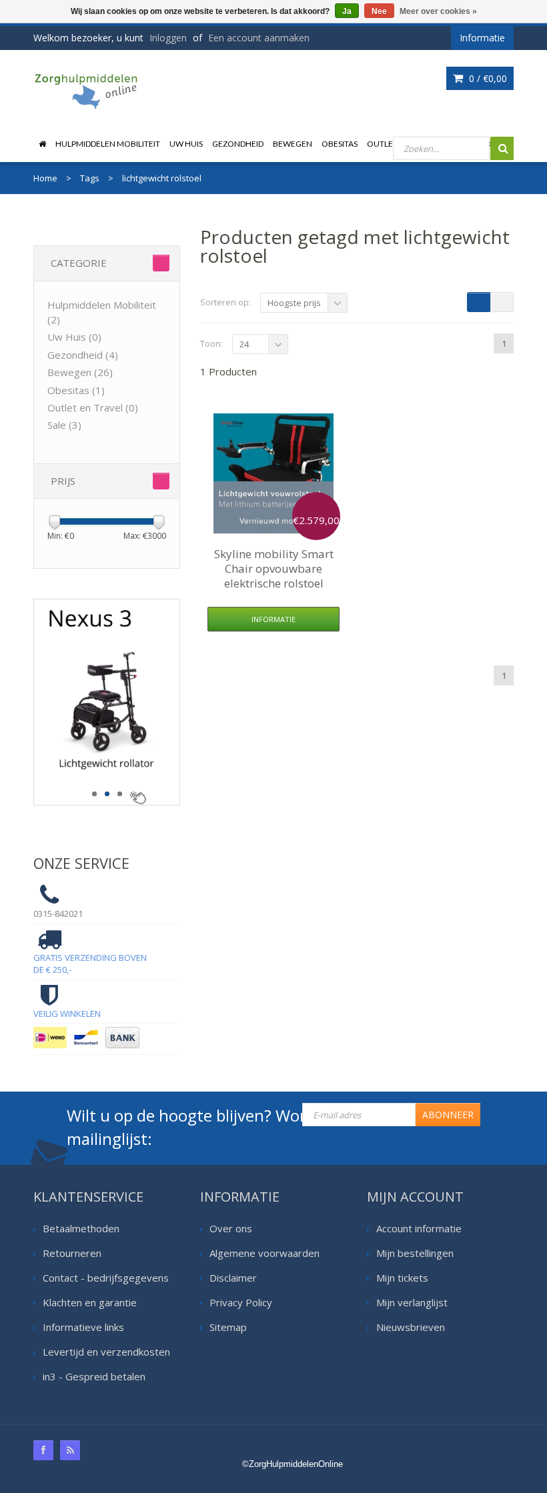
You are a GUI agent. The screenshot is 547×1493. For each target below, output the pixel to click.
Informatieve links (83, 1327)
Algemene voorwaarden (264, 1253)
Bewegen (292, 144)
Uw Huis (186, 144)
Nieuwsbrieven (410, 1327)
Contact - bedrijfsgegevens (106, 1277)
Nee (379, 11)
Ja (347, 11)
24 (244, 344)
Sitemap (228, 1327)
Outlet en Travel (92, 407)
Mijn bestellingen (415, 1253)
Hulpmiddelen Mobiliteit (107, 144)
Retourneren (72, 1253)
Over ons (230, 1228)
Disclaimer (233, 1277)
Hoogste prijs (294, 303)
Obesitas (340, 144)
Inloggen (168, 37)
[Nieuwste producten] (70, 1450)
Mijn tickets (402, 1277)
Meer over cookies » (438, 11)
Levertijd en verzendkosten (106, 1351)
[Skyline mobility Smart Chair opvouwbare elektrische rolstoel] (273, 473)
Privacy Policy (240, 1302)
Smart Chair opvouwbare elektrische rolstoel (274, 568)
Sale (64, 424)
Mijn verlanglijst (412, 1302)
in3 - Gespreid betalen (94, 1376)
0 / (486, 78)
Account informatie (419, 1228)
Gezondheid (237, 144)
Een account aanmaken (259, 37)
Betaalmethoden (81, 1228)
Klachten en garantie (90, 1302)
